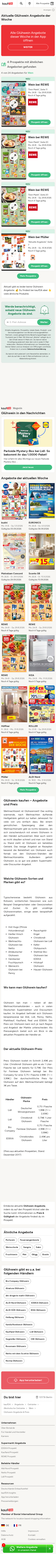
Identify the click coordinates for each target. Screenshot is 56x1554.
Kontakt (31, 1535)
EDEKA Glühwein (39, 1303)
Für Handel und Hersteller (13, 1432)
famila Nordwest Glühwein (19, 1324)
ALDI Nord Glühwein (16, 1303)
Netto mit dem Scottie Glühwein (22, 1353)
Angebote (19, 1404)
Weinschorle (12, 1247)
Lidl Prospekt (7, 1476)
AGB (3, 1539)
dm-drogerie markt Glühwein (20, 1295)
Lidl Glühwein (36, 1332)
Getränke (32, 1404)
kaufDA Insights (8, 1493)
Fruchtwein (11, 1254)
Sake (38, 1247)
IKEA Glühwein (38, 1310)
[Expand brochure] (13, 104)
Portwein (10, 1240)
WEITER (27, 47)
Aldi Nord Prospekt (10, 1468)
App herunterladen (10, 1497)
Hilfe (3, 1531)
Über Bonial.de (8, 1428)
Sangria (27, 1247)
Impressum (33, 1531)
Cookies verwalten (36, 1539)
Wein (30, 72)
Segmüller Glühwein (16, 1339)
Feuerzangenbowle (29, 1240)
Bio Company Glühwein (17, 1281)
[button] (28, 102)
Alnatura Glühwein (15, 1288)
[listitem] (14, 506)
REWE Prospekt (8, 1456)
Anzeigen (47, 10)
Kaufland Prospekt (9, 1452)
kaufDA (7, 1404)
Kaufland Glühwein (15, 1332)
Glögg (34, 1254)
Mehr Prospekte (28, 276)
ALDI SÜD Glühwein (16, 1310)
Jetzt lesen (28, 467)
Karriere (5, 1436)
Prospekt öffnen (39, 122)
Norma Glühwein (14, 1361)
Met (25, 1254)
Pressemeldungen (9, 1501)
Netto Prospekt (8, 1472)
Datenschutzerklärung (36, 349)
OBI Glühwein (38, 1339)
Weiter (44, 322)
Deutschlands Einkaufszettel (14, 1488)
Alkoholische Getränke (14, 1408)
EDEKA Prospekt (9, 1448)
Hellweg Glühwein (15, 1317)
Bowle (45, 1254)
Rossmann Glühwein (16, 1346)
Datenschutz (7, 1535)
